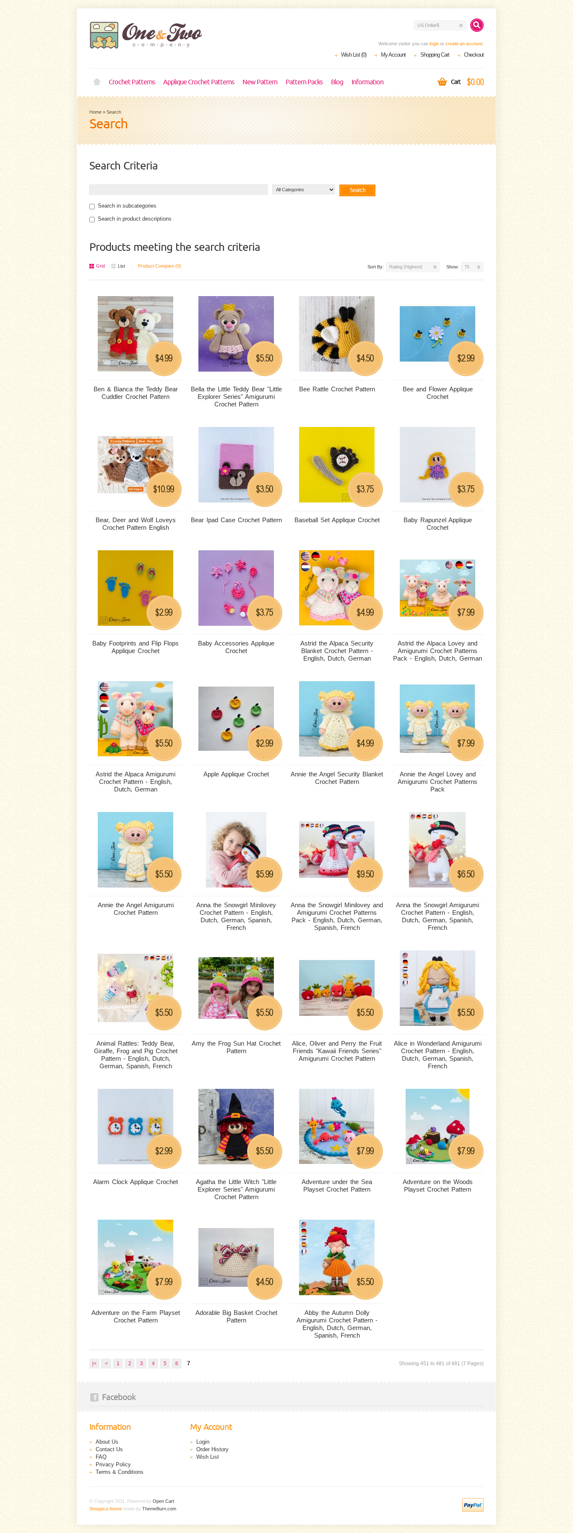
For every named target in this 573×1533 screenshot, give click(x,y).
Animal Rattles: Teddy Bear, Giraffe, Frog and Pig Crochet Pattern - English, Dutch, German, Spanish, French (135, 1055)
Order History (212, 1449)
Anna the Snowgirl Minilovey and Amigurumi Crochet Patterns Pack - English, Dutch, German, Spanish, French (337, 916)
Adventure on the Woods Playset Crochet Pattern (438, 1185)
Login (202, 1442)
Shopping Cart (434, 55)
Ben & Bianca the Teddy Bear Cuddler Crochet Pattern (136, 392)
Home (96, 82)
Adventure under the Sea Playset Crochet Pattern (337, 1185)
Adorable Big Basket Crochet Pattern (236, 1316)
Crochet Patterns (132, 82)
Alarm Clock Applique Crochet (135, 1181)
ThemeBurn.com (159, 1508)
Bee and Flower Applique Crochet (438, 392)
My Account (393, 55)
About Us (107, 1442)
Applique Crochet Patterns (198, 82)
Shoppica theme (105, 1508)
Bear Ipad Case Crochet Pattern (236, 519)
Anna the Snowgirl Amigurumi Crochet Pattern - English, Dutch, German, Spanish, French (437, 916)
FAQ (101, 1457)
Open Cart (163, 1501)
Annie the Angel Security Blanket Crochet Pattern (337, 777)
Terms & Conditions (119, 1472)
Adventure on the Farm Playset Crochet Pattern (135, 1316)
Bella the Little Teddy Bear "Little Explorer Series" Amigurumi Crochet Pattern (236, 396)
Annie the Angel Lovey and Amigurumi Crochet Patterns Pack (437, 781)
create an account (463, 43)
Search (114, 112)
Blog (337, 82)
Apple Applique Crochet (236, 774)
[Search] (477, 25)
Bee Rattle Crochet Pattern (337, 389)
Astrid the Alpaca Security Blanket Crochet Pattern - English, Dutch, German (336, 651)
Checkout (474, 55)
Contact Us (109, 1449)
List (121, 265)
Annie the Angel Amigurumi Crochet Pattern (136, 908)
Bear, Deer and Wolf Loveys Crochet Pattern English (136, 523)
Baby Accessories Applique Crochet (236, 647)
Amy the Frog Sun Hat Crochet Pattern (236, 1047)
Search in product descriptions (135, 219)
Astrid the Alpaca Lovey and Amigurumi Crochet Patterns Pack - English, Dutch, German (437, 651)
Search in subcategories (127, 206)
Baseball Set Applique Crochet (337, 519)
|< (94, 1363)
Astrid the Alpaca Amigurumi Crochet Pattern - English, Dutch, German (135, 781)
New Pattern (259, 82)
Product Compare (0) (159, 265)
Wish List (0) (353, 55)
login (434, 43)
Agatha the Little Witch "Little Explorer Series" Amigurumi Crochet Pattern (236, 1189)
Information (367, 82)
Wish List (207, 1457)
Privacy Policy (113, 1464)
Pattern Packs (304, 82)
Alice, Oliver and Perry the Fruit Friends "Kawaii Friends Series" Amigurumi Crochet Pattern (337, 1051)
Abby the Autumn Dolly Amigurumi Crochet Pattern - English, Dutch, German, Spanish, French (337, 1324)
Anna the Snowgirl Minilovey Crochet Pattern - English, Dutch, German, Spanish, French (236, 916)
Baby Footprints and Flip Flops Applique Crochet (135, 647)
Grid (100, 265)
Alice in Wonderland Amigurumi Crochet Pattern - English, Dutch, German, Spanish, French (438, 1055)
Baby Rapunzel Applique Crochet (438, 523)
